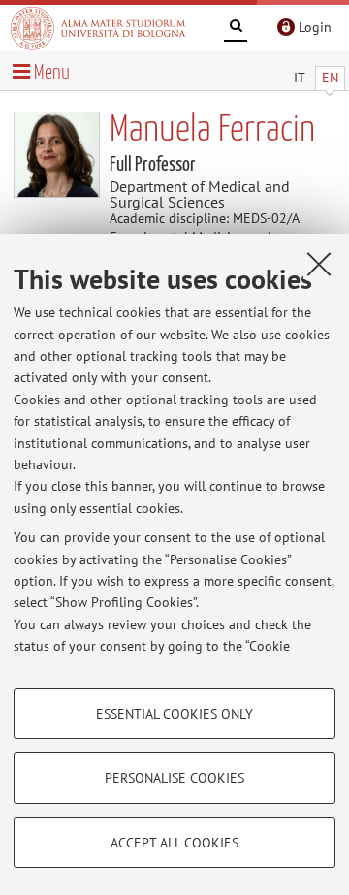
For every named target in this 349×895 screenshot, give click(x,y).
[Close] (318, 263)
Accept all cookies (174, 842)
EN (330, 77)
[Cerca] (235, 29)
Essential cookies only (174, 713)
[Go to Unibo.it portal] (98, 28)
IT (299, 77)
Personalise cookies (174, 777)
